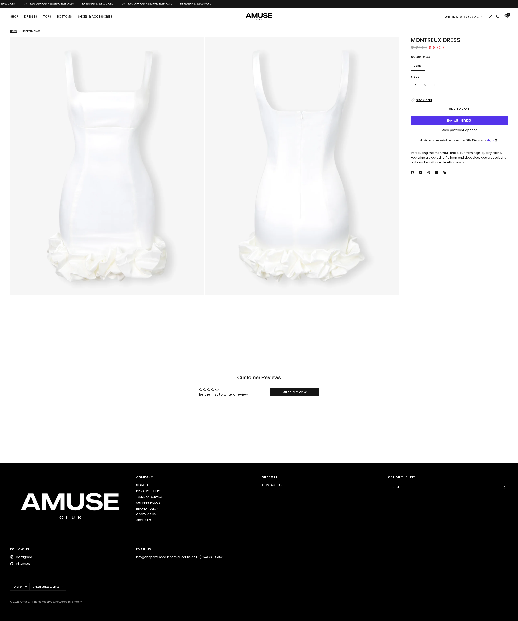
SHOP (14, 16)
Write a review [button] (295, 392)
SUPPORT (270, 477)
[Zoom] (196, 45)
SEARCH (142, 485)
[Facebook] (413, 172)
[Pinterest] (429, 172)
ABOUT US (143, 520)
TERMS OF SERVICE (149, 497)
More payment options (459, 130)
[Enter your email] (504, 487)
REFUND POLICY (147, 508)
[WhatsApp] (437, 172)
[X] (421, 172)
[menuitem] (15, 16)
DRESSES (30, 16)
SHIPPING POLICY (148, 502)
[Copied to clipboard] (445, 172)
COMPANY (144, 477)
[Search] (498, 16)
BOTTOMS (64, 16)
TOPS (47, 16)
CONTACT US (146, 514)
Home (13, 31)
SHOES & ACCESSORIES (95, 16)
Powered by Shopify (68, 602)
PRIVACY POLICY (148, 491)
